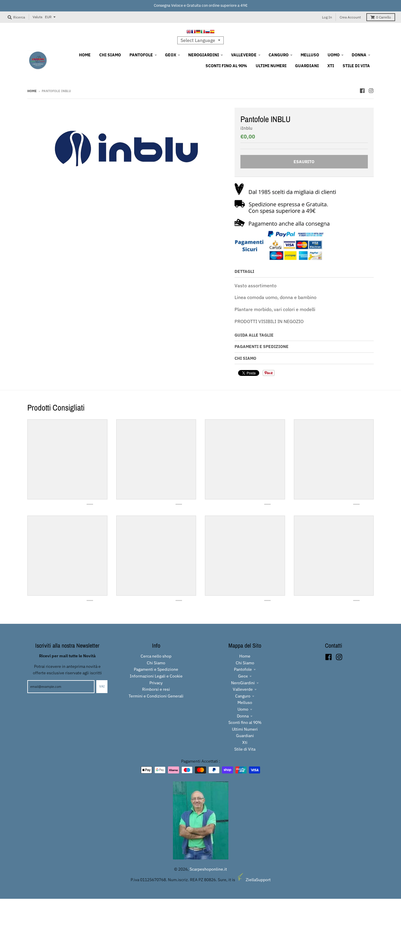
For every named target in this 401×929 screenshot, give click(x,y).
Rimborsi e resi (156, 689)
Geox (243, 676)
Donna (243, 716)
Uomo (242, 709)
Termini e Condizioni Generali (156, 696)
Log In (327, 17)
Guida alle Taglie (254, 335)
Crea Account (350, 17)
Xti (244, 742)
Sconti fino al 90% (245, 722)
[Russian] (207, 32)
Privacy (156, 682)
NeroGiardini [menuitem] (203, 55)
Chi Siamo (245, 358)
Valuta (37, 17)
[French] (193, 32)
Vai (102, 686)
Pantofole (243, 669)
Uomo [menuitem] (334, 55)
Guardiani (245, 735)
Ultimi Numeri (245, 729)
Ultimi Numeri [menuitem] (271, 65)
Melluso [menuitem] (310, 55)
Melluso (244, 702)
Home (32, 91)
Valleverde (243, 689)
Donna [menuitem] (359, 55)
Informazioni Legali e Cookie (156, 676)
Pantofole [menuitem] (141, 55)
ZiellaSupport (258, 879)
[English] (188, 32)
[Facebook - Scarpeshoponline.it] (362, 90)
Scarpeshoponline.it (208, 869)
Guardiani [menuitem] (307, 65)
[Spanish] (212, 32)
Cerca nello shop (156, 656)
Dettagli (244, 271)
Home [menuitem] (85, 55)
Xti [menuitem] (330, 65)
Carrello (383, 17)
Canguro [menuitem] (279, 55)
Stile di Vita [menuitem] (356, 65)
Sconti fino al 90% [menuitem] (226, 65)
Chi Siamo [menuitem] (110, 55)
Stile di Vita (244, 749)
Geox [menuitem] (170, 55)
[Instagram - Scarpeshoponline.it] (371, 90)
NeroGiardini (243, 682)
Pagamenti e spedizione (262, 346)
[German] (198, 32)
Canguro (242, 696)
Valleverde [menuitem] (244, 55)
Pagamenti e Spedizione (156, 669)
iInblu (246, 128)
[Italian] (203, 32)
